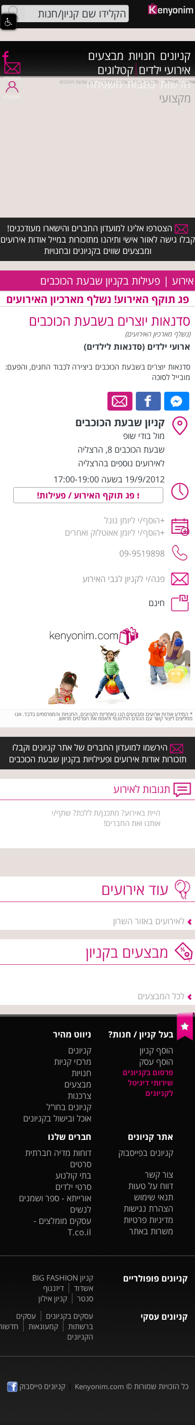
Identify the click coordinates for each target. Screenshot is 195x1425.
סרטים (80, 1164)
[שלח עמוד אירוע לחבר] (120, 400)
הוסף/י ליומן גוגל (132, 520)
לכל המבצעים (161, 996)
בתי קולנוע (73, 1175)
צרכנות (79, 1095)
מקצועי (175, 98)
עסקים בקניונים (69, 1316)
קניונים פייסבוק (41, 1386)
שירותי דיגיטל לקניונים (150, 1088)
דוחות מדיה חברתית (58, 1152)
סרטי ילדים (73, 1186)
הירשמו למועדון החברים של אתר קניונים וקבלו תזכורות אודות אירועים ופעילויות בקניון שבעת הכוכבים (97, 753)
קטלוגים (115, 70)
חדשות (175, 84)
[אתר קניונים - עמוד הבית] (186, 1038)
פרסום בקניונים (148, 1072)
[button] (8, 22)
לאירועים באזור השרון (149, 921)
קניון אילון (52, 1298)
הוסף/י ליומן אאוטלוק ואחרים (112, 532)
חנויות (141, 56)
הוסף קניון (156, 1050)
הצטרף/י (12, 78)
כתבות (141, 84)
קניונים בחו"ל (68, 1107)
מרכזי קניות (72, 1061)
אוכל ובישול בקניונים (57, 1118)
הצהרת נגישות (148, 1208)
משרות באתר (151, 1231)
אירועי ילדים (165, 70)
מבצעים (106, 56)
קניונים (175, 56)
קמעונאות (43, 1326)
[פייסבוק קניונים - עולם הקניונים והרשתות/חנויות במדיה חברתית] (4, 56)
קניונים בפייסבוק (145, 1152)
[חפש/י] (13, 13)
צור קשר (159, 1174)
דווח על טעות (150, 1185)
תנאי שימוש (153, 1197)
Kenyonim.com (99, 1386)
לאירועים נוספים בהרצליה (121, 463)
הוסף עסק (156, 1061)
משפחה (104, 84)
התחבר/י (12, 96)
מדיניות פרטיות (148, 1219)
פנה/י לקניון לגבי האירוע (123, 578)
